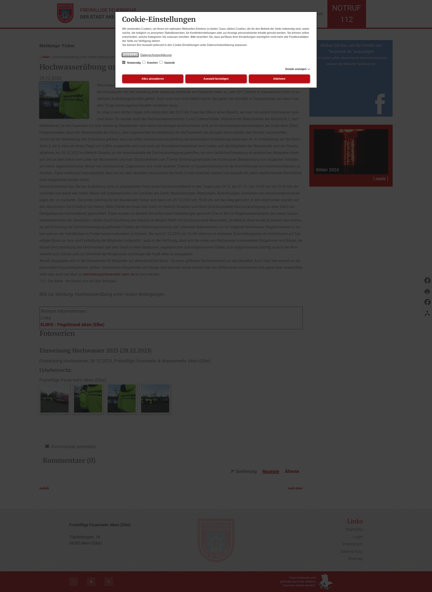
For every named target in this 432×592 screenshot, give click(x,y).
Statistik (169, 62)
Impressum (130, 55)
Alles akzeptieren (153, 78)
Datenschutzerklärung (156, 55)
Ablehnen (279, 78)
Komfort (152, 62)
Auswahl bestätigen (216, 78)
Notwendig (133, 62)
